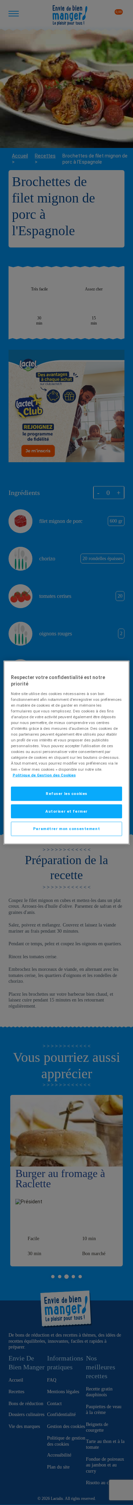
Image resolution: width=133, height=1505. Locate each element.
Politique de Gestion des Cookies (44, 774)
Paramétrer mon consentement (66, 828)
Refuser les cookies (66, 793)
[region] (66, 752)
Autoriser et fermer (66, 811)
